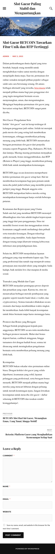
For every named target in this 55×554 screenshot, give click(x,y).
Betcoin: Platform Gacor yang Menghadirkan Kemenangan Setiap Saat (28, 436)
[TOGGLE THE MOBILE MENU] (4, 8)
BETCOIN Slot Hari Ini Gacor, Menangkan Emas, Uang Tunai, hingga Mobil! (25, 419)
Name (6, 486)
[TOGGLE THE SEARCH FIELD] (50, 8)
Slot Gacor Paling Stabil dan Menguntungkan (27, 8)
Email (6, 499)
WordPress (33, 549)
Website (7, 512)
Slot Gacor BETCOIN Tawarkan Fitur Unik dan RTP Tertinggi (27, 44)
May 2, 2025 (18, 56)
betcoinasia (39, 87)
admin (6, 56)
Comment (8, 456)
